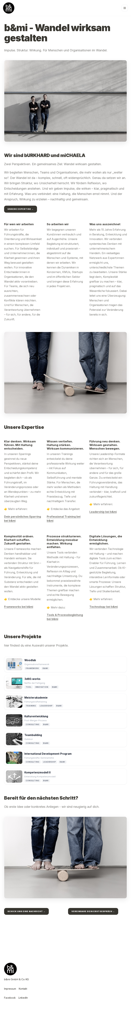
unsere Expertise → (21, 209)
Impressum (10, 988)
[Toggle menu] (124, 8)
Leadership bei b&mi (103, 512)
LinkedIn (23, 997)
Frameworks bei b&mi (18, 606)
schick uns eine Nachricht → (26, 911)
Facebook (10, 997)
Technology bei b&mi (103, 606)
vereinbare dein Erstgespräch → (93, 911)
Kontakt (23, 988)
